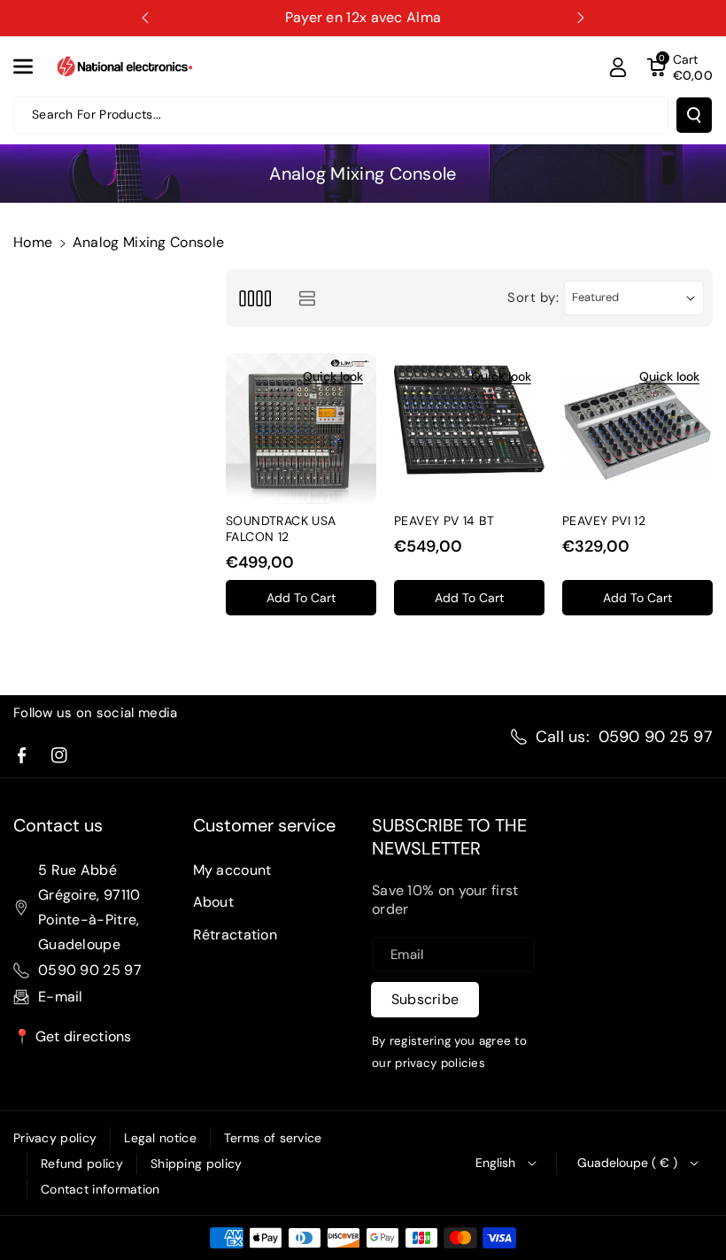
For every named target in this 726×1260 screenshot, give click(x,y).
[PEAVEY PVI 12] (637, 428)
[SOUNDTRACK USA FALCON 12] (301, 428)
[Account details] (618, 67)
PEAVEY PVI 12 (603, 521)
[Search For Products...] (694, 115)
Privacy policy (55, 1138)
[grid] (254, 298)
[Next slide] (581, 18)
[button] (32, 66)
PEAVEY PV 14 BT (444, 521)
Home (32, 242)
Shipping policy (197, 1163)
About (214, 902)
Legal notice (160, 1138)
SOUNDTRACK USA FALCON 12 (281, 529)
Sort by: (533, 297)
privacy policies (440, 1063)
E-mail (60, 996)
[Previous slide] (145, 18)
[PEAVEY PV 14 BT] (469, 428)
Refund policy (82, 1163)
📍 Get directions (72, 1036)
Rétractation (235, 934)
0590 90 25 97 (656, 736)
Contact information (100, 1189)
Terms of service (273, 1138)
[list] (307, 298)
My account (232, 870)
